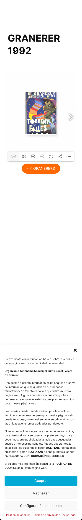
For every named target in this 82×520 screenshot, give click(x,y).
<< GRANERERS (41, 168)
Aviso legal (69, 515)
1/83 (14, 156)
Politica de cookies (18, 515)
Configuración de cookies (41, 506)
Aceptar (41, 480)
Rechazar (41, 493)
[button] (75, 350)
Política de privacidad (46, 515)
